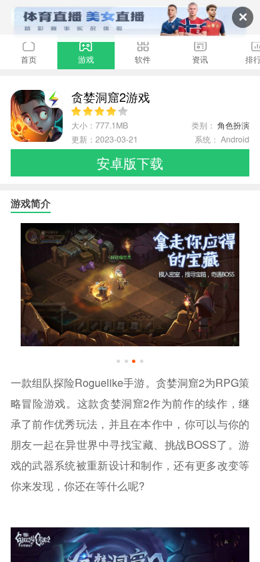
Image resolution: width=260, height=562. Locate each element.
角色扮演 (233, 125)
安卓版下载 (130, 162)
